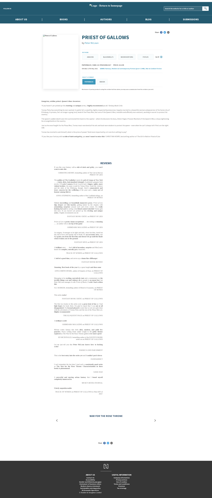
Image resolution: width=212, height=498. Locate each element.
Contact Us (90, 478)
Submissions (191, 19)
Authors (106, 19)
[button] (57, 420)
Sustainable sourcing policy (90, 488)
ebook (102, 82)
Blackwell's (108, 57)
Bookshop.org (127, 57)
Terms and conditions (122, 484)
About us (21, 19)
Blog (148, 19)
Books (64, 19)
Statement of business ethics (90, 484)
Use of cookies (121, 482)
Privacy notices (121, 480)
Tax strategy (121, 488)
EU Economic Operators (90, 490)
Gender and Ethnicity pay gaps (90, 482)
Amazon (90, 57)
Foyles (146, 57)
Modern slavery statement (90, 486)
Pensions (121, 486)
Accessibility (90, 480)
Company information (122, 478)
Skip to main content (7, 1)
